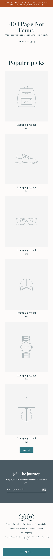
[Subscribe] (44, 489)
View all (26, 449)
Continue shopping (26, 41)
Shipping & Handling (18, 528)
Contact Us (10, 524)
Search (30, 524)
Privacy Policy (41, 524)
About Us (21, 524)
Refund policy (26, 532)
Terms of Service (36, 528)
